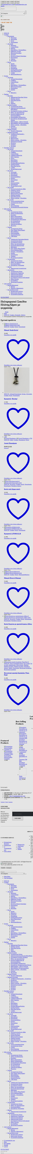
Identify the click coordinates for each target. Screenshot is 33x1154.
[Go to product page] (18, 662)
